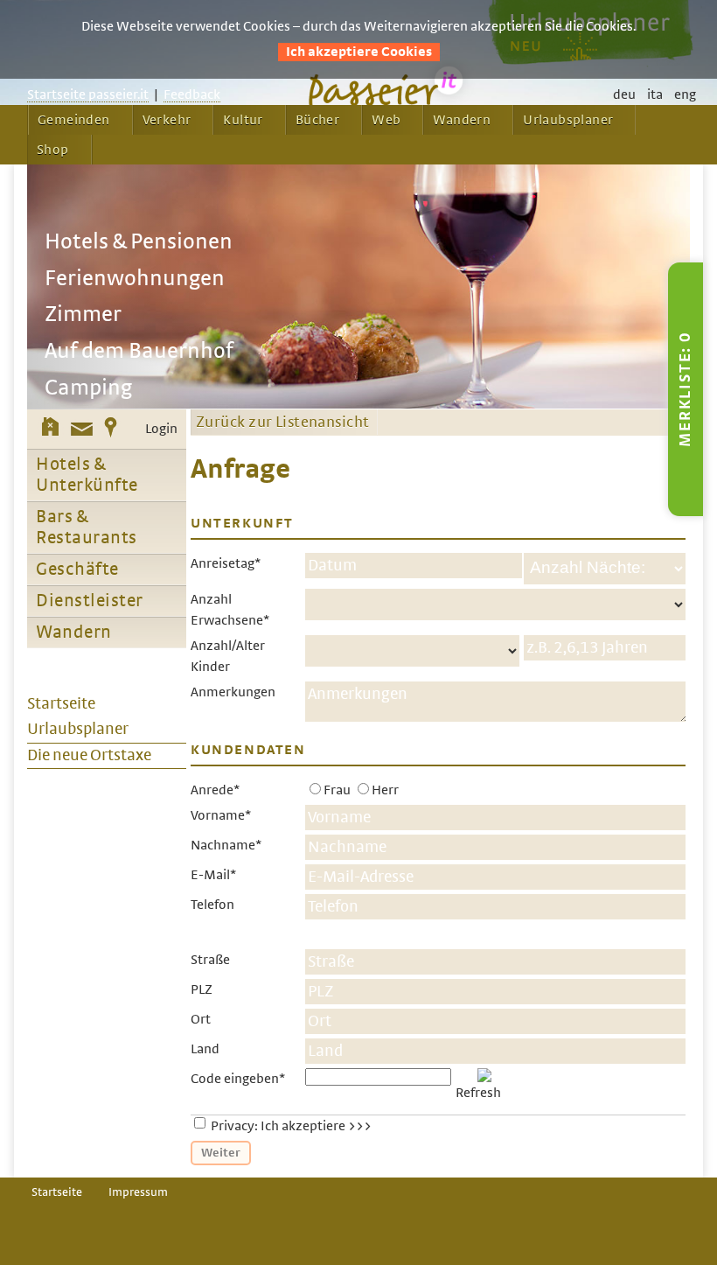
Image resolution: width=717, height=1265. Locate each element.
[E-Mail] (82, 430)
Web (386, 120)
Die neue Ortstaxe (89, 755)
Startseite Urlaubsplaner (78, 716)
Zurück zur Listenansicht (283, 422)
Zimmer (83, 314)
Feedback (192, 94)
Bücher (317, 120)
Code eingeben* (238, 1079)
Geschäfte (77, 569)
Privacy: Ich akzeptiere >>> (291, 1126)
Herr (385, 790)
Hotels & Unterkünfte (87, 475)
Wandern (462, 120)
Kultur (242, 120)
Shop (53, 150)
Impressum (138, 1192)
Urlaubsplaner (568, 120)
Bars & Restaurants (86, 527)
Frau (337, 790)
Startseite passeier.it (88, 94)
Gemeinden (74, 120)
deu (624, 94)
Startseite (56, 1192)
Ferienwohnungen (135, 279)
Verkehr (167, 120)
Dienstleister (89, 601)
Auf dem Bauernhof (139, 351)
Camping (88, 388)
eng (685, 94)
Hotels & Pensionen (139, 242)
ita (655, 94)
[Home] (50, 430)
